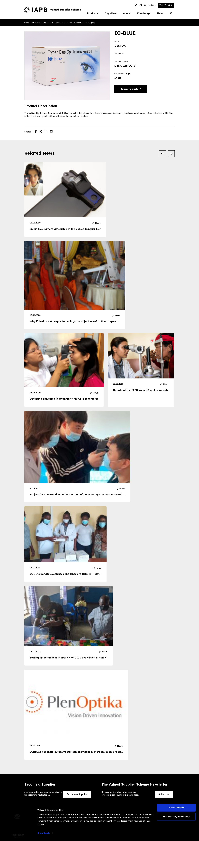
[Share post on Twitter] (42, 131)
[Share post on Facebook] (37, 131)
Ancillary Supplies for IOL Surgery (80, 22)
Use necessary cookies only (176, 816)
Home (26, 22)
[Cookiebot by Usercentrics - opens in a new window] (17, 836)
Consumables (57, 22)
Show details (43, 833)
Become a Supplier (77, 794)
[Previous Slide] (162, 153)
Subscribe (163, 794)
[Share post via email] (52, 131)
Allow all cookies (176, 807)
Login (153, 5)
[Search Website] (171, 13)
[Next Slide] (171, 153)
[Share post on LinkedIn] (47, 131)
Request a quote (129, 89)
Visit (161, 5)
